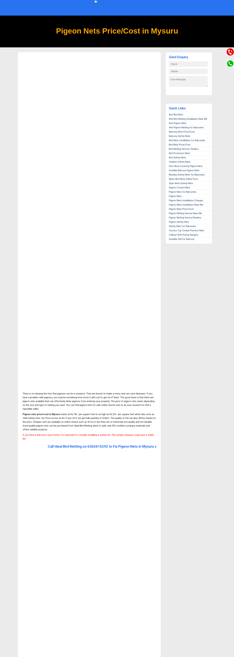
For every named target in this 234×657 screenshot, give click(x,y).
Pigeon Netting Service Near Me (185, 213)
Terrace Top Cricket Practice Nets (186, 230)
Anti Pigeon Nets (177, 123)
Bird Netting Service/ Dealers (184, 149)
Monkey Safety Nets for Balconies (187, 174)
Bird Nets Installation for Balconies (187, 140)
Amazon (92, 421)
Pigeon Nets (175, 196)
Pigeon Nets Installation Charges (186, 200)
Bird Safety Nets (177, 157)
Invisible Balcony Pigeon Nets (184, 170)
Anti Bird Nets (176, 114)
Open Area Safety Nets (181, 183)
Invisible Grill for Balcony (181, 239)
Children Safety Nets (179, 161)
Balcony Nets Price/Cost (182, 131)
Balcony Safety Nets (179, 136)
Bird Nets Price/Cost (179, 144)
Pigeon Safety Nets (179, 221)
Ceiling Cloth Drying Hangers (183, 234)
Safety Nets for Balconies (182, 226)
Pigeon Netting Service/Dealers (185, 217)
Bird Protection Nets (179, 153)
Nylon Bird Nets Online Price (183, 179)
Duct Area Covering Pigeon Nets (185, 166)
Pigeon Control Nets (179, 187)
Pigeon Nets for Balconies (182, 191)
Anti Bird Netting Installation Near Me (188, 118)
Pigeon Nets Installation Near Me (186, 204)
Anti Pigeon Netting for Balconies (186, 127)
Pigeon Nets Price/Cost (181, 209)
